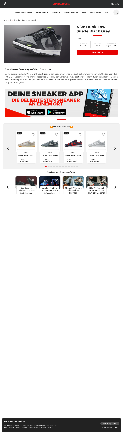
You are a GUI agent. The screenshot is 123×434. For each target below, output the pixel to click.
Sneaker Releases (23, 12)
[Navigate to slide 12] (77, 166)
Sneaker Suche (71, 12)
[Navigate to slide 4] (54, 166)
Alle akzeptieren (109, 423)
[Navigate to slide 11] (74, 166)
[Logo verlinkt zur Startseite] (61, 4)
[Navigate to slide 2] (48, 166)
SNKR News (95, 12)
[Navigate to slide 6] (60, 166)
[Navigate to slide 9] (68, 166)
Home (5, 20)
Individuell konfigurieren (110, 427)
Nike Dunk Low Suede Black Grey (26, 20)
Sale (84, 12)
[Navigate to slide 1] (45, 166)
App (106, 12)
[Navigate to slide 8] (65, 166)
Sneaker (56, 12)
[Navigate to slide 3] (51, 166)
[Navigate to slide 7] (63, 166)
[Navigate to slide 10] (71, 166)
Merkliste (115, 4)
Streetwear (42, 12)
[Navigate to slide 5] (57, 166)
